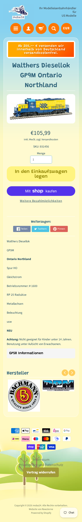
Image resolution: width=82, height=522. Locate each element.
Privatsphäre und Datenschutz (41, 464)
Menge (41, 153)
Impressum (41, 459)
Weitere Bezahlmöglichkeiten (41, 201)
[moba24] (18, 12)
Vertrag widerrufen (41, 472)
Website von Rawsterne (41, 509)
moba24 (37, 505)
